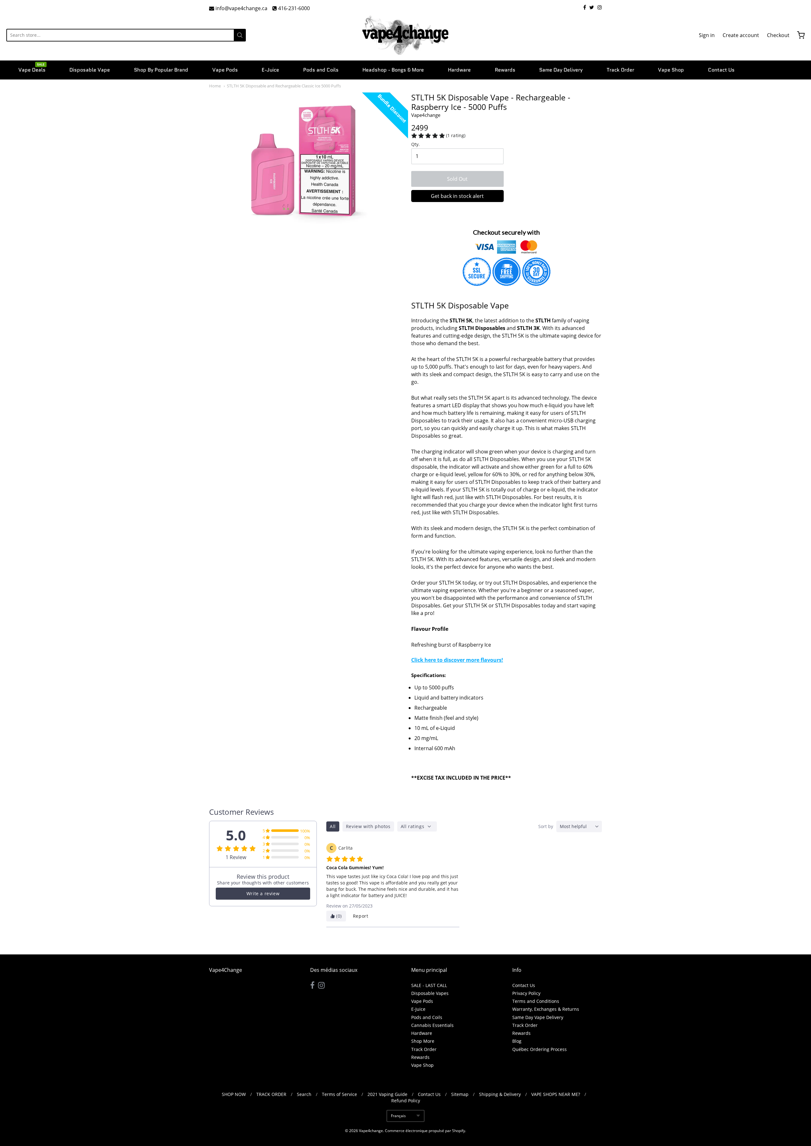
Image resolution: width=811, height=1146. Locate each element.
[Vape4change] (405, 35)
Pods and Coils (321, 69)
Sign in (707, 35)
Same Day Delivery (561, 69)
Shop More (422, 1041)
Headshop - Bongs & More (393, 69)
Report (360, 916)
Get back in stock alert (457, 196)
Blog (516, 1041)
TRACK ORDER (271, 1094)
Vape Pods (225, 69)
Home (215, 86)
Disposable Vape (89, 69)
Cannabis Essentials (432, 1025)
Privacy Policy (526, 993)
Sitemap (460, 1094)
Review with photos (368, 826)
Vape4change (425, 115)
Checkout (778, 35)
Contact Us (721, 69)
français (398, 1115)
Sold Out (457, 178)
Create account (741, 35)
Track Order (620, 69)
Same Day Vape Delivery (537, 1017)
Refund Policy (405, 1101)
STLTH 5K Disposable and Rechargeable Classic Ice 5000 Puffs (284, 86)
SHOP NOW (234, 1094)
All (333, 826)
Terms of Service (339, 1094)
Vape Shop (671, 69)
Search (304, 1094)
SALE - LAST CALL (429, 985)
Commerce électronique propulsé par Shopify (425, 1130)
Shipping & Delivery (500, 1094)
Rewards (505, 69)
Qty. (415, 144)
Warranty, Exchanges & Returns (545, 1009)
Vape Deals (32, 69)
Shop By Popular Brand (161, 69)
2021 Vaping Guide (387, 1094)
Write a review (262, 893)
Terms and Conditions (535, 1001)
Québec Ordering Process (539, 1049)
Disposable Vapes (430, 993)
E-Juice (270, 69)
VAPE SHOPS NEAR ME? (555, 1094)
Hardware (459, 69)
